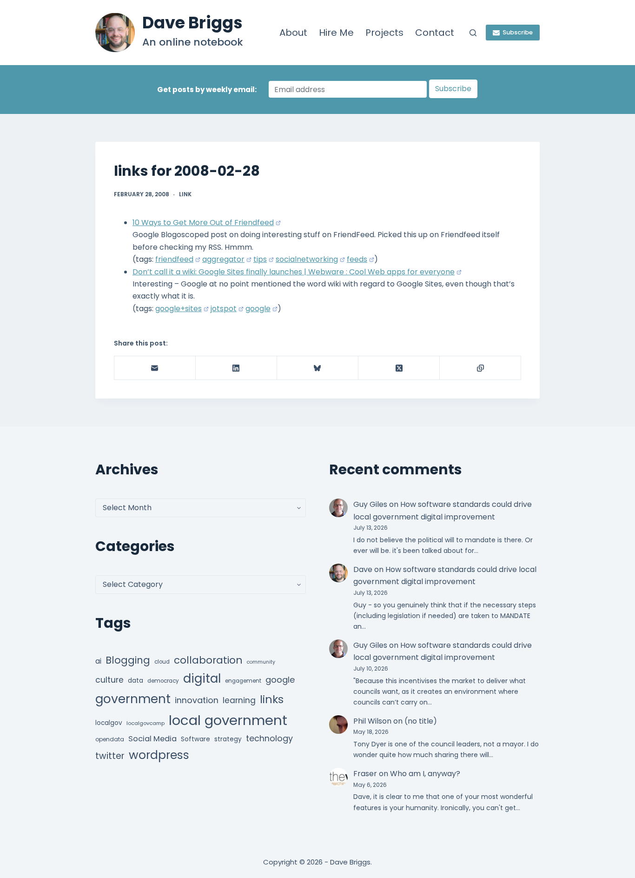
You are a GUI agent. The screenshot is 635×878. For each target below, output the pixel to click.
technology (269, 738)
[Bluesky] (317, 368)
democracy (163, 681)
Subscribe (518, 32)
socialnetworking (307, 259)
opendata (109, 739)
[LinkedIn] (236, 368)
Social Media (152, 738)
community (261, 661)
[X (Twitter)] (399, 368)
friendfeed (174, 259)
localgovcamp (145, 723)
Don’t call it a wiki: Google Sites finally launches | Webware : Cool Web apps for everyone (293, 271)
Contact (434, 32)
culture (109, 679)
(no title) (420, 721)
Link (185, 194)
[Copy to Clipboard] (480, 368)
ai (98, 661)
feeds (357, 259)
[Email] (155, 368)
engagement (243, 681)
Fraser (365, 773)
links (272, 699)
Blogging (128, 660)
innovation (196, 700)
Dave (362, 569)
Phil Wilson (372, 721)
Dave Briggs (192, 22)
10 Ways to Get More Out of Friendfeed (203, 222)
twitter (110, 756)
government (133, 698)
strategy (228, 739)
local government (228, 720)
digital (202, 678)
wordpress (159, 755)
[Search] (473, 32)
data (135, 680)
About (293, 32)
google (258, 308)
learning (239, 700)
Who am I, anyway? (425, 773)
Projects (384, 32)
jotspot (224, 308)
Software (195, 739)
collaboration (208, 660)
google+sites (178, 308)
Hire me (336, 32)
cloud (162, 661)
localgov (108, 722)
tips (260, 259)
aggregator (223, 259)
